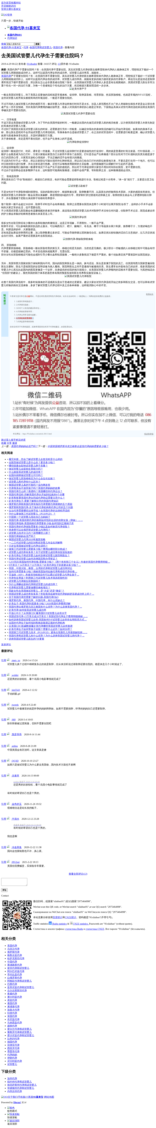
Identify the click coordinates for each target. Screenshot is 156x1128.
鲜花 (18, 440)
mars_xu (15, 660)
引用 (3, 660)
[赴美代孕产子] (78, 89)
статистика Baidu (74, 929)
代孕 (25, 47)
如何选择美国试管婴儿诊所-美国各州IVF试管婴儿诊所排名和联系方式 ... (48, 619)
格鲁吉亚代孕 (14, 955)
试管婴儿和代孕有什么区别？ (25, 481)
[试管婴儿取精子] (78, 186)
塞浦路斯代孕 (14, 965)
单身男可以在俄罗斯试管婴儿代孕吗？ (29, 529)
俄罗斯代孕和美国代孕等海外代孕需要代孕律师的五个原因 (40, 504)
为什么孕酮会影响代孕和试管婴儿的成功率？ (33, 584)
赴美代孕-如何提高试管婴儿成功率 (27, 610)
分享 (9, 443)
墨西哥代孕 (13, 1051)
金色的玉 (16, 804)
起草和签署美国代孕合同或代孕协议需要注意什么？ (37, 497)
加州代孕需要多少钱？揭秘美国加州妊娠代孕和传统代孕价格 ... (43, 571)
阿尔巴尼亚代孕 (15, 971)
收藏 (3, 443)
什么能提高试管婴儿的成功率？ (26, 472)
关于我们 (13, 1097)
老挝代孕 (12, 1000)
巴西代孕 (12, 984)
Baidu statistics (59, 923)
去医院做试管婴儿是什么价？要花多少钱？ (32, 462)
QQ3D (15, 761)
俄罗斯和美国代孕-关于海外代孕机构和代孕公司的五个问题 (41, 507)
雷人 (8, 440)
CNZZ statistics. (81, 923)
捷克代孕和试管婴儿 (18, 968)
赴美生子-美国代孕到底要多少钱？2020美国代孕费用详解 (40, 603)
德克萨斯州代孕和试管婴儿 (22, 1085)
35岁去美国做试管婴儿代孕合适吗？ (28, 546)
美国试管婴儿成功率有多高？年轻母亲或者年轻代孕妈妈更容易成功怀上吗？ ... (51, 594)
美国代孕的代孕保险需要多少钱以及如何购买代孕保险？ (39, 526)
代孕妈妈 (12, 1054)
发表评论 (6, 644)
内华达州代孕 (14, 1091)
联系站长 (149, 294)
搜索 (3, 44)
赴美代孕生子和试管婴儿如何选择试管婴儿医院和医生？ (39, 555)
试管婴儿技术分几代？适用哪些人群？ (29, 533)
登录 (3, 9)
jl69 (13, 719)
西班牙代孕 (13, 1048)
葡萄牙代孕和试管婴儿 (19, 1032)
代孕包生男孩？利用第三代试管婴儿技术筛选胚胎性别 (38, 578)
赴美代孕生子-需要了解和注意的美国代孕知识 (33, 501)
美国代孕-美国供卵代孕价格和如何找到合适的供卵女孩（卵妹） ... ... (46, 520)
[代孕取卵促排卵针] (78, 142)
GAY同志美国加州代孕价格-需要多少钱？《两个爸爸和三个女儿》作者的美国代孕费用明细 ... (59, 562)
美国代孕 (58, 47)
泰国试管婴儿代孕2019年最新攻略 (27, 539)
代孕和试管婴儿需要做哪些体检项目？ (29, 587)
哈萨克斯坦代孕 (15, 958)
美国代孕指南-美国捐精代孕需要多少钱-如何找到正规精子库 (41, 523)
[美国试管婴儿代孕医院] (78, 276)
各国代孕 (14, 35)
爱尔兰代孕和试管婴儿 (19, 1029)
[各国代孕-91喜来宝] (23, 28)
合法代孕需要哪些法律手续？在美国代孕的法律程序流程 (39, 510)
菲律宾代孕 (13, 1045)
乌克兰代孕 (13, 949)
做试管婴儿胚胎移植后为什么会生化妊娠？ (32, 478)
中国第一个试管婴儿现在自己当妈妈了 (29, 517)
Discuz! (17, 1102)
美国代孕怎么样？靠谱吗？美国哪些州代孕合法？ (35, 491)
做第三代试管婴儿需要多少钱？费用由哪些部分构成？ (38, 549)
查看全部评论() (78, 874)
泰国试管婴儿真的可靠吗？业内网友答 (29, 485)
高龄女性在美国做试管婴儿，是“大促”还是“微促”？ (36, 590)
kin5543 (15, 690)
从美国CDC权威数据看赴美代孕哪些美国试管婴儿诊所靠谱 (41, 626)
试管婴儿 (12, 1064)
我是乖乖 (16, 734)
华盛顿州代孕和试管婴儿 (20, 1088)
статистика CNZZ (95, 929)
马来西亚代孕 (14, 1022)
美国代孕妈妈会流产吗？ (24, 446)
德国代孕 (12, 1042)
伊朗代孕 (12, 1058)
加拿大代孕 (13, 1009)
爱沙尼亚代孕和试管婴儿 (20, 1035)
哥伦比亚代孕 (14, 974)
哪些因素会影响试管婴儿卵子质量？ (28, 465)
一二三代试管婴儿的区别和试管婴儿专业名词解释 (35, 542)
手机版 (21, 1097)
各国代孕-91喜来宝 (11, 47)
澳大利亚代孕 (14, 997)
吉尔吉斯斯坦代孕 (17, 990)
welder (14, 675)
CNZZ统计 (70, 917)
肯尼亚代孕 (13, 1019)
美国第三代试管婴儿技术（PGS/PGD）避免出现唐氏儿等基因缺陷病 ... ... (48, 632)
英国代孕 (12, 1016)
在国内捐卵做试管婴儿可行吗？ (26, 475)
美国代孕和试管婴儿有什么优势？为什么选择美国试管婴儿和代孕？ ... (46, 635)
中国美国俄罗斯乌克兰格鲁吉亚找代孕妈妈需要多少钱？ (78, 446)
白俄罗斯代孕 (14, 977)
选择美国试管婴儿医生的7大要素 (26, 639)
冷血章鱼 (16, 847)
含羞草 (15, 775)
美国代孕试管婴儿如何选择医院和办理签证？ (33, 558)
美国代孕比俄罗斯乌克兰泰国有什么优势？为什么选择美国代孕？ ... (45, 606)
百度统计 (57, 917)
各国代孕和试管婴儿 (41, 47)
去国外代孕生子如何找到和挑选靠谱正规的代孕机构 (37, 622)
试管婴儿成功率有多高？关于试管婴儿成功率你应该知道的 (40, 552)
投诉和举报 (148, 434)
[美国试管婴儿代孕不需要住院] (78, 113)
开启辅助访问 (8, 6)
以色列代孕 (13, 1038)
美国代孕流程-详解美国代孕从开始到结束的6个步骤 (36, 494)
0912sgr (15, 862)
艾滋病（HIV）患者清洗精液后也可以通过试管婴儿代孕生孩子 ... (44, 574)
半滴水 (15, 819)
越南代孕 (12, 1025)
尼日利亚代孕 (14, 1061)
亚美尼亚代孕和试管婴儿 (20, 987)
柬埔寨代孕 (13, 1006)
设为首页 (6, 2)
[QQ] (4, 1097)
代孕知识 (12, 38)
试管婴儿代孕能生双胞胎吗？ (25, 581)
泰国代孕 (12, 1003)
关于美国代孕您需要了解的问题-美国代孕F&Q (33, 597)
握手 (13, 440)
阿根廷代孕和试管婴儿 (19, 981)
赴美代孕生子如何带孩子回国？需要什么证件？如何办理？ (40, 629)
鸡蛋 (23, 440)
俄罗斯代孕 (13, 952)
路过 (3, 440)
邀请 (14, 443)
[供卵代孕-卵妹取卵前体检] (78, 239)
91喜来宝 (38, 1097)
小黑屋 (29, 1097)
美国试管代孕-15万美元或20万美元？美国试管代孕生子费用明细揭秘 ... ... (48, 616)
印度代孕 (12, 1013)
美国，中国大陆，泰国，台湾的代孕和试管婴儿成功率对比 (40, 568)
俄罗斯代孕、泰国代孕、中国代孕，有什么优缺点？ (37, 600)
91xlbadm (32, 64)
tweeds (15, 704)
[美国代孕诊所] (78, 217)
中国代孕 (12, 961)
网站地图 (49, 1097)
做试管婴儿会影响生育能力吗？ (26, 469)
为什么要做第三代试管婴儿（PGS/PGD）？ (32, 513)
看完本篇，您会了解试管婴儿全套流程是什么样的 (35, 459)
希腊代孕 (12, 993)
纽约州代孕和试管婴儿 (19, 1081)
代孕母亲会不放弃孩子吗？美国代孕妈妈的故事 (34, 488)
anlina (14, 746)
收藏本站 (16, 2)
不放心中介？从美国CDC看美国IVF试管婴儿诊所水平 (38, 613)
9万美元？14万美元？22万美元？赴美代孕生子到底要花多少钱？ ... (45, 565)
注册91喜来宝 (13, 9)
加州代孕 (12, 1078)
